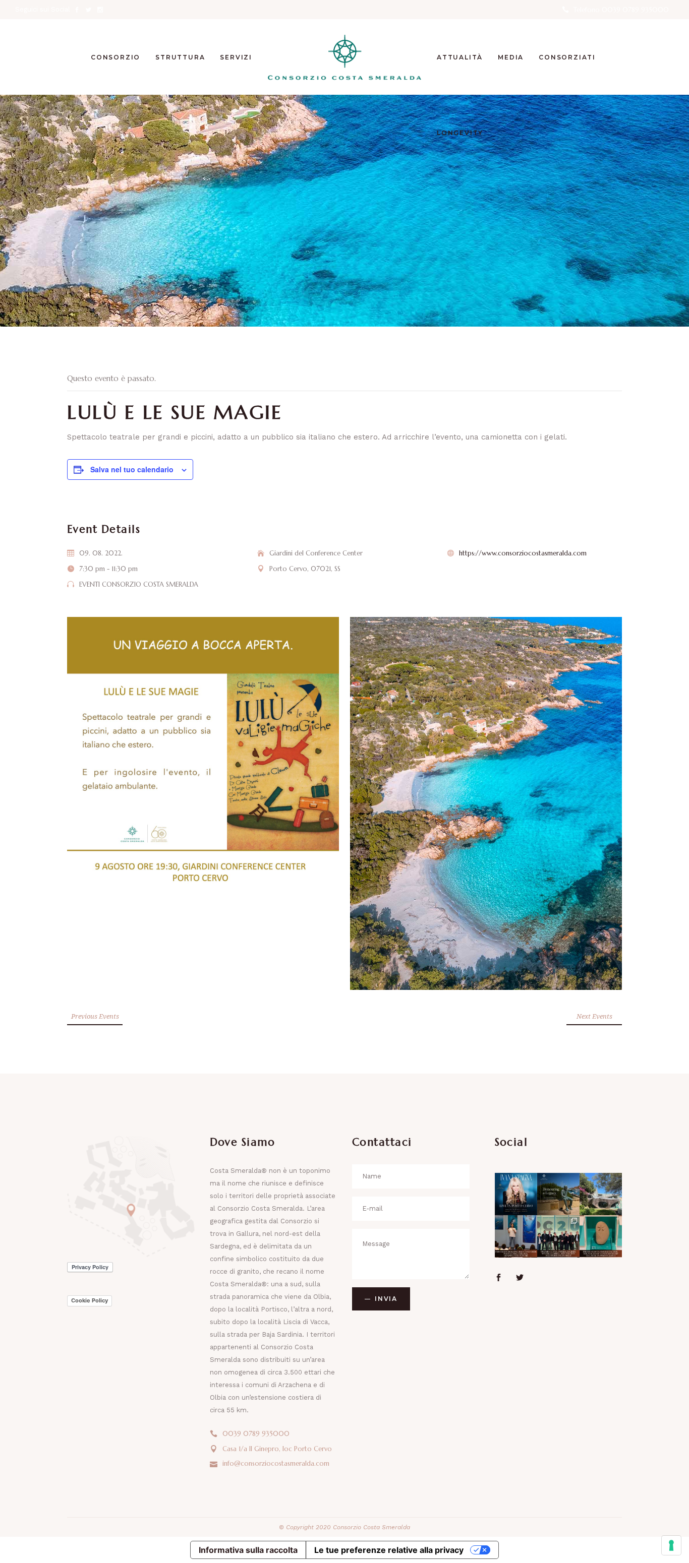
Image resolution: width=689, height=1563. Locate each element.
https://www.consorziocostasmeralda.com (523, 553)
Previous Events (95, 1016)
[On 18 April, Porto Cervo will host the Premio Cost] (601, 1236)
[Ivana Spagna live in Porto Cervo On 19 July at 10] (516, 1194)
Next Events (594, 1016)
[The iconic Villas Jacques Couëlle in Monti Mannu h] (601, 1194)
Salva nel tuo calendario (132, 469)
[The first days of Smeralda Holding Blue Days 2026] (516, 1236)
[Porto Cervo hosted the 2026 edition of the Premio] (558, 1236)
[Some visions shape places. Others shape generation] (558, 1194)
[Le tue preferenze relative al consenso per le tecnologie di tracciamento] (671, 1545)
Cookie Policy (89, 1300)
